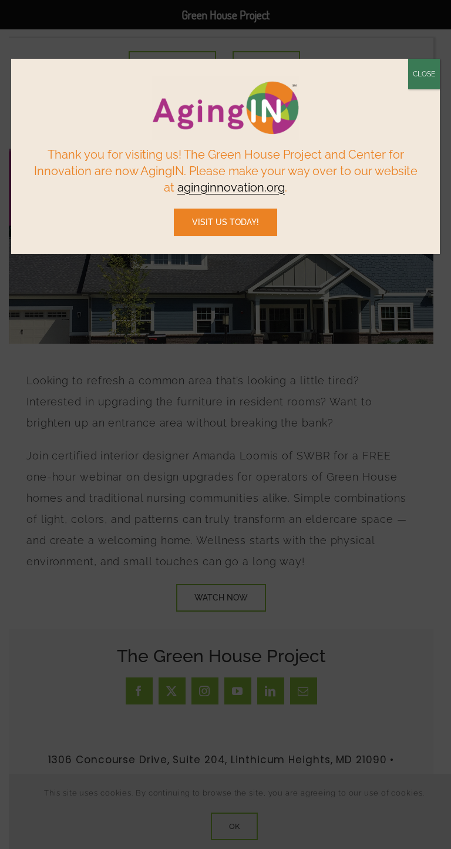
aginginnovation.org (231, 187)
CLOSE (424, 74)
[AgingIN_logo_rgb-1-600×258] (225, 80)
